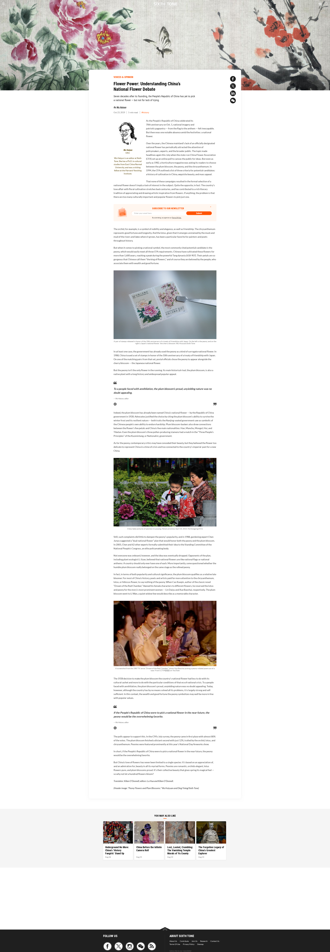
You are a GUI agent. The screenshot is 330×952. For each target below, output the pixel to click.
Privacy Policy (188, 944)
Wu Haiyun (121, 107)
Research (204, 941)
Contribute (184, 941)
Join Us (194, 941)
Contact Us (214, 941)
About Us (173, 941)
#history (145, 112)
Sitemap (200, 944)
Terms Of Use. (176, 218)
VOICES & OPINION (123, 77)
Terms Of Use (175, 944)
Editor (128, 153)
